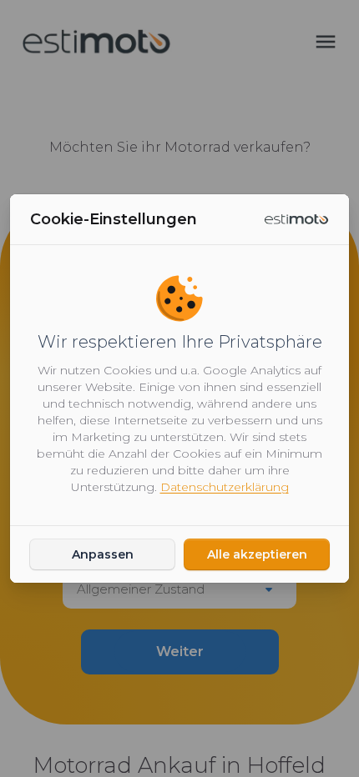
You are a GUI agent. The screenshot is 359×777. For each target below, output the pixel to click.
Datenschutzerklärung (224, 486)
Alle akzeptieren (257, 554)
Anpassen (103, 554)
